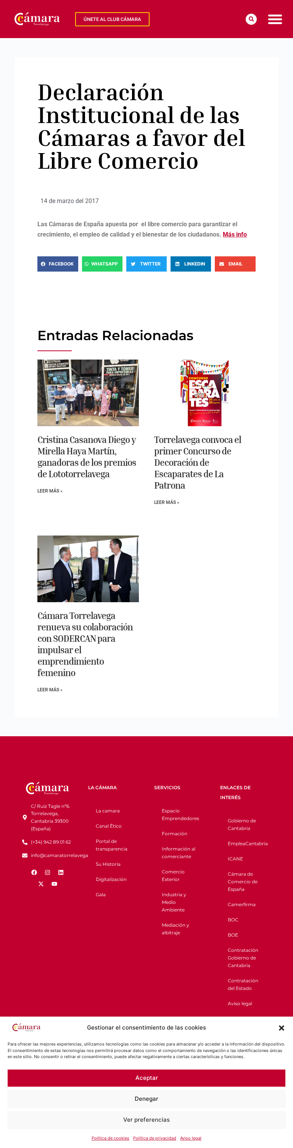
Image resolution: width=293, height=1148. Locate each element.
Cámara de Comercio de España (243, 881)
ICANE (235, 859)
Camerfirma (242, 904)
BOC (233, 920)
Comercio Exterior (173, 875)
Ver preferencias (146, 1119)
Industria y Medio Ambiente (174, 902)
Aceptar (146, 1077)
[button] (281, 1028)
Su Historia (108, 864)
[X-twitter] (41, 883)
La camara (108, 811)
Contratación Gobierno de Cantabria (243, 957)
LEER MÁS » (50, 491)
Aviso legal (190, 1138)
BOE (233, 935)
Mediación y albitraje (175, 928)
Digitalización (111, 879)
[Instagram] (47, 872)
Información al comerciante (178, 852)
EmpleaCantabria (248, 843)
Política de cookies (110, 1138)
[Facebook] (34, 872)
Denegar (146, 1098)
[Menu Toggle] (275, 19)
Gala (101, 894)
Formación (174, 833)
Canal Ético (109, 826)
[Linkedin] (61, 872)
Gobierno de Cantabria (242, 824)
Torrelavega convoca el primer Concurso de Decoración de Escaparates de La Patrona (197, 462)
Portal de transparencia (111, 845)
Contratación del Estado (243, 984)
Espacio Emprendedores (180, 814)
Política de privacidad (154, 1138)
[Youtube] (54, 883)
